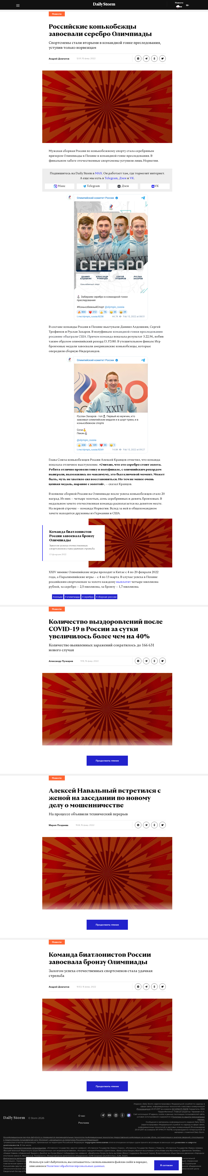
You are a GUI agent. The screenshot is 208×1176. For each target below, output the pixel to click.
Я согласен (166, 1165)
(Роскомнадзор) (143, 1109)
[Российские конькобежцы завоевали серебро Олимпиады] (138, 58)
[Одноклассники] (122, 1115)
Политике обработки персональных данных (75, 1166)
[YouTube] (109, 1115)
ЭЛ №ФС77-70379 (180, 1109)
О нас (81, 1115)
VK (132, 178)
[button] (18, 6)
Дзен (122, 178)
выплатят (123, 582)
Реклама (83, 1122)
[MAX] (129, 1115)
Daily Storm (104, 4)
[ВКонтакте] (116, 1115)
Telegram (111, 178)
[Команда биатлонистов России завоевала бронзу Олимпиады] (138, 986)
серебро (88, 596)
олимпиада (72, 596)
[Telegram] (103, 1115)
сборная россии (106, 596)
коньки (58, 596)
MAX (98, 173)
